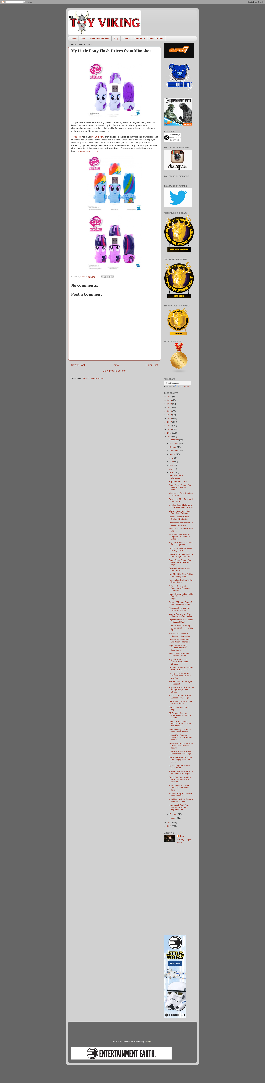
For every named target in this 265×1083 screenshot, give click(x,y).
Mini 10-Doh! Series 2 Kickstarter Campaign (179, 635)
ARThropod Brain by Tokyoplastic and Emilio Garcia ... (180, 715)
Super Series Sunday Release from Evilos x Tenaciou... (179, 647)
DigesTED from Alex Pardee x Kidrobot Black (181, 621)
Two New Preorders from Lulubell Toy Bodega (180, 697)
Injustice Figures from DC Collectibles (180, 767)
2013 (169, 437)
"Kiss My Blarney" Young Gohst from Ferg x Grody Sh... (181, 628)
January (173, 818)
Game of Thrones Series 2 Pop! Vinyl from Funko (180, 603)
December (174, 440)
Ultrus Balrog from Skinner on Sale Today (180, 702)
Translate (185, 387)
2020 (169, 411)
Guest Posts (139, 38)
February (173, 814)
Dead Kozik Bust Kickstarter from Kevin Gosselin (181, 669)
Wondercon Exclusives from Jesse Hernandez (181, 524)
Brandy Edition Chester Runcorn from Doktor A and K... (180, 675)
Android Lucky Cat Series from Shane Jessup (180, 730)
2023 (169, 400)
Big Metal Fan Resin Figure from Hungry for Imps (181, 555)
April (171, 469)
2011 (169, 826)
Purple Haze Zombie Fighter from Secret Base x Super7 (181, 596)
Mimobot (77, 137)
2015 (169, 429)
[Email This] (102, 276)
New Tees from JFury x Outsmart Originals (179, 655)
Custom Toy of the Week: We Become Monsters (180, 641)
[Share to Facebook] (110, 276)
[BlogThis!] (105, 276)
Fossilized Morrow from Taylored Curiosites (179, 518)
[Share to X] (107, 276)
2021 (169, 408)
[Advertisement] (179, 889)
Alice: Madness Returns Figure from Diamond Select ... (179, 536)
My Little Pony (97, 137)
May (171, 465)
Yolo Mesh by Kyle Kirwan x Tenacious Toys (181, 800)
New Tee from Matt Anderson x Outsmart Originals (179, 588)
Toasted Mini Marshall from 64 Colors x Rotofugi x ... (181, 772)
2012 (169, 822)
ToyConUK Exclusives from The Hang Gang (181, 544)
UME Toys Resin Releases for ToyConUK (180, 549)
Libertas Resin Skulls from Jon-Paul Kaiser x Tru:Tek (181, 506)
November (174, 443)
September (174, 451)
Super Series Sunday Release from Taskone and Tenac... (180, 723)
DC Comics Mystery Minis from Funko (180, 569)
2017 (169, 422)
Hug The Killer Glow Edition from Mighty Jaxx (181, 575)
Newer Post (78, 365)
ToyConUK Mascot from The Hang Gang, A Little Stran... (181, 689)
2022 (169, 404)
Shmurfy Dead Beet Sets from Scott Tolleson (179, 512)
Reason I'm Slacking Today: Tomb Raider (181, 581)
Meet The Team (156, 38)
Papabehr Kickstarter (178, 481)
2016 (169, 426)
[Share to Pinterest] (113, 276)
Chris (181, 836)
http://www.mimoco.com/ (87, 151)
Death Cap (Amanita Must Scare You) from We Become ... (180, 779)
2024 (169, 397)
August (172, 454)
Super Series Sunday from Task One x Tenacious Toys (180, 562)
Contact (126, 38)
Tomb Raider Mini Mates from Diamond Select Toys (179, 787)
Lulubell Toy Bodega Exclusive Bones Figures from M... (180, 737)
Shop (116, 38)
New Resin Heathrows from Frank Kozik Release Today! (181, 745)
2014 (169, 433)
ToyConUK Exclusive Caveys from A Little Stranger (178, 662)
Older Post (151, 365)
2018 (169, 418)
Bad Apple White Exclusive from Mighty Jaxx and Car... (180, 759)
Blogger (148, 1041)
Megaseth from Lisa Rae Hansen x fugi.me (179, 609)
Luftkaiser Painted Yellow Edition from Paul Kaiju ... (181, 752)
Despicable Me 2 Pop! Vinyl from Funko (181, 500)
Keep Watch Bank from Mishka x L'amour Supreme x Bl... (179, 807)
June (171, 462)
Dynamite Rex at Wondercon (176, 477)
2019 (169, 415)
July (171, 458)
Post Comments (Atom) (93, 378)
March (172, 472)
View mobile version (114, 370)
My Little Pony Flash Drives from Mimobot (181, 794)
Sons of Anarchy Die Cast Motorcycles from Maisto (180, 615)
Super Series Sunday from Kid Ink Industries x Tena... (180, 487)
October (173, 447)
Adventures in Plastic (99, 38)
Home (73, 38)
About (83, 38)
